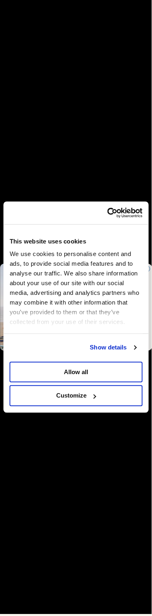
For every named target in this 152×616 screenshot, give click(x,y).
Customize (71, 395)
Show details (108, 347)
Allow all (76, 371)
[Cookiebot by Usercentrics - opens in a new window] (108, 212)
